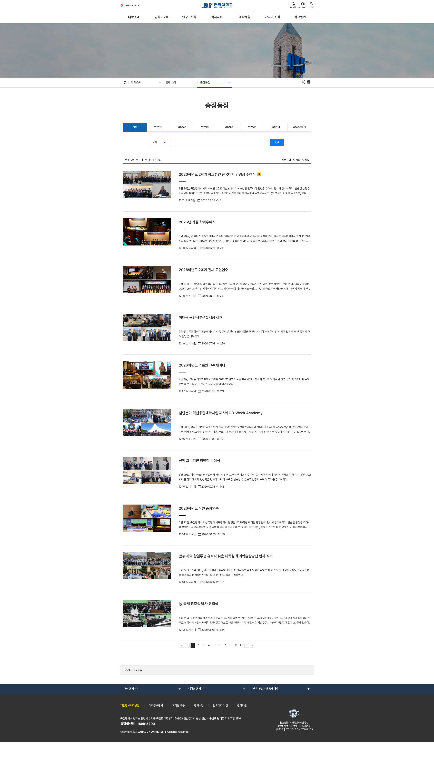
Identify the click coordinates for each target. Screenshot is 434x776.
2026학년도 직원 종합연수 (199, 508)
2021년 (276, 127)
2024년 (205, 127)
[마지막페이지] (252, 645)
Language (130, 5)
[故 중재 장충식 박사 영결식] (147, 617)
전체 (135, 127)
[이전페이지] (187, 645)
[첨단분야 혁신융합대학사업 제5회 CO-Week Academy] (147, 426)
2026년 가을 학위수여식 (197, 222)
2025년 (182, 127)
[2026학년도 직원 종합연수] (147, 521)
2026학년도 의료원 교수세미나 (202, 365)
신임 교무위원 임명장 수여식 (199, 460)
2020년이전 (299, 127)
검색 (277, 142)
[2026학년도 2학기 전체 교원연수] (147, 283)
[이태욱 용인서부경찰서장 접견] (147, 331)
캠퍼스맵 (199, 705)
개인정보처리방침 (129, 705)
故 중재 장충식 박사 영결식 (198, 603)
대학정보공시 (156, 705)
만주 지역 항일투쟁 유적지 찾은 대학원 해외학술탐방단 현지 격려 (226, 556)
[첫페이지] (182, 645)
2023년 (229, 127)
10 (241, 645)
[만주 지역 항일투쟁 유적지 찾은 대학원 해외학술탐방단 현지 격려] (147, 569)
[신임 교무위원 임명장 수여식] (147, 474)
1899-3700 (146, 724)
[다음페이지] (246, 645)
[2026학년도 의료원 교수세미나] (147, 378)
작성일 (296, 159)
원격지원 (242, 705)
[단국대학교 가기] (217, 5)
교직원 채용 (178, 705)
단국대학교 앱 (220, 705)
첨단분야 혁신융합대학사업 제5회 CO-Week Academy (220, 413)
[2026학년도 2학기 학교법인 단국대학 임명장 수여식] (147, 188)
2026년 (158, 127)
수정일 (305, 159)
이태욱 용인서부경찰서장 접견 (200, 317)
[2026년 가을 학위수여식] (147, 235)
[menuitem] (133, 17)
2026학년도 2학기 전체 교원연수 (203, 270)
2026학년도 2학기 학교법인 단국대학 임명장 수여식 (217, 174)
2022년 (252, 127)
